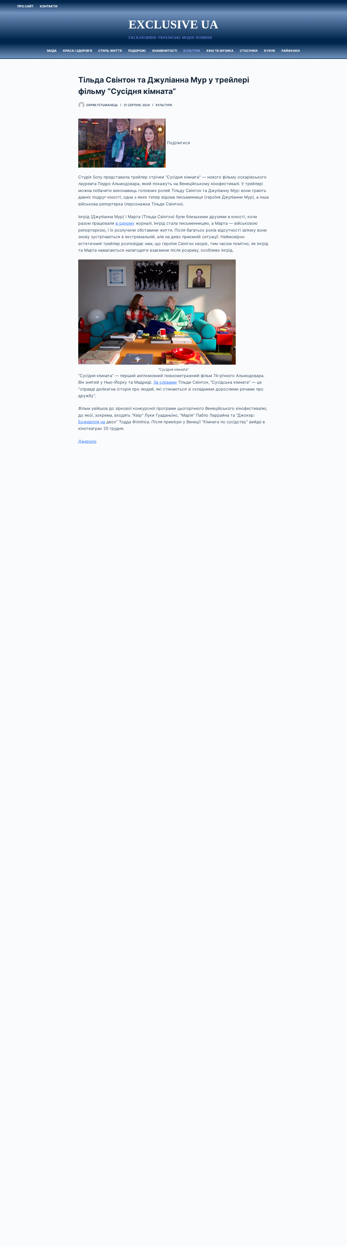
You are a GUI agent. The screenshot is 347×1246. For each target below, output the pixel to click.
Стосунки (249, 51)
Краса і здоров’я (77, 51)
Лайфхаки (290, 51)
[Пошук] (328, 28)
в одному (125, 223)
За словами (165, 382)
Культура (191, 51)
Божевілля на (91, 421)
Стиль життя (110, 51)
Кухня (269, 51)
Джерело (87, 441)
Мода (52, 51)
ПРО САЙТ (25, 6)
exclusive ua (173, 24)
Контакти (48, 6)
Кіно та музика (220, 51)
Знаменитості (164, 51)
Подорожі (137, 51)
